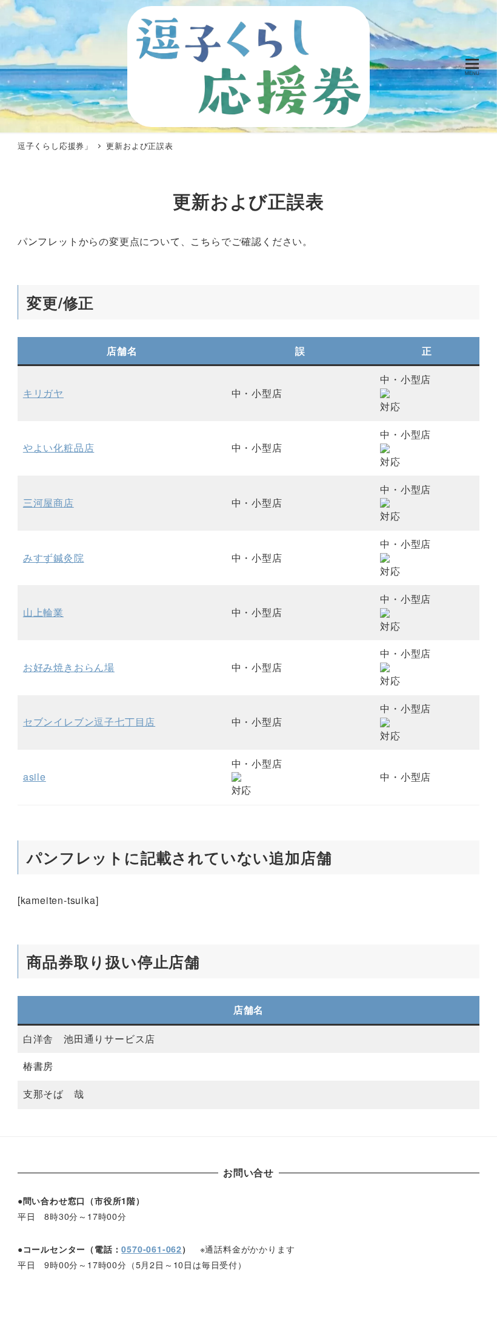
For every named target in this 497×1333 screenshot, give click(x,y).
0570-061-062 (151, 1249)
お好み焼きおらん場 (69, 667)
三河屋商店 (48, 502)
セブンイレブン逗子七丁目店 (89, 722)
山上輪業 (43, 612)
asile (34, 777)
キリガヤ (43, 393)
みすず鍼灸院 (53, 558)
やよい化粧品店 (59, 447)
